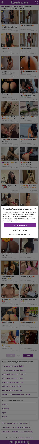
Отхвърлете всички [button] (20, 230)
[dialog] (19, 222)
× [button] (35, 208)
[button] (19, 234)
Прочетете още (15, 221)
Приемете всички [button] (20, 225)
